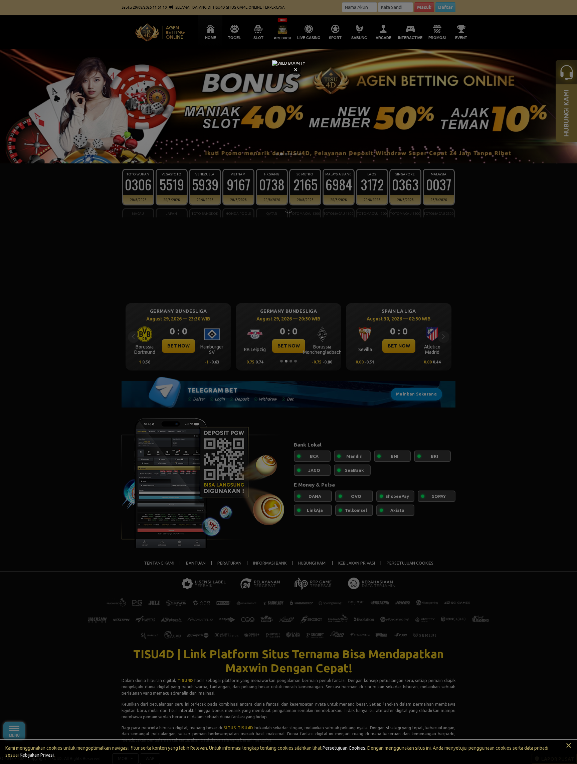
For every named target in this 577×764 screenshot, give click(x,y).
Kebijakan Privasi (37, 755)
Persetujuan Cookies (344, 748)
